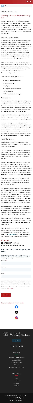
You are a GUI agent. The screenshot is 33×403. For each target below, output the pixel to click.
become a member (11, 234)
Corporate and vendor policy (16, 367)
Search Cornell (27, 1)
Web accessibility (16, 360)
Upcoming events (16, 381)
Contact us (16, 383)
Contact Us (16, 341)
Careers (16, 385)
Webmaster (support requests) (16, 357)
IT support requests (16, 362)
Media (16, 378)
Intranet (16, 365)
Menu (30, 1)
